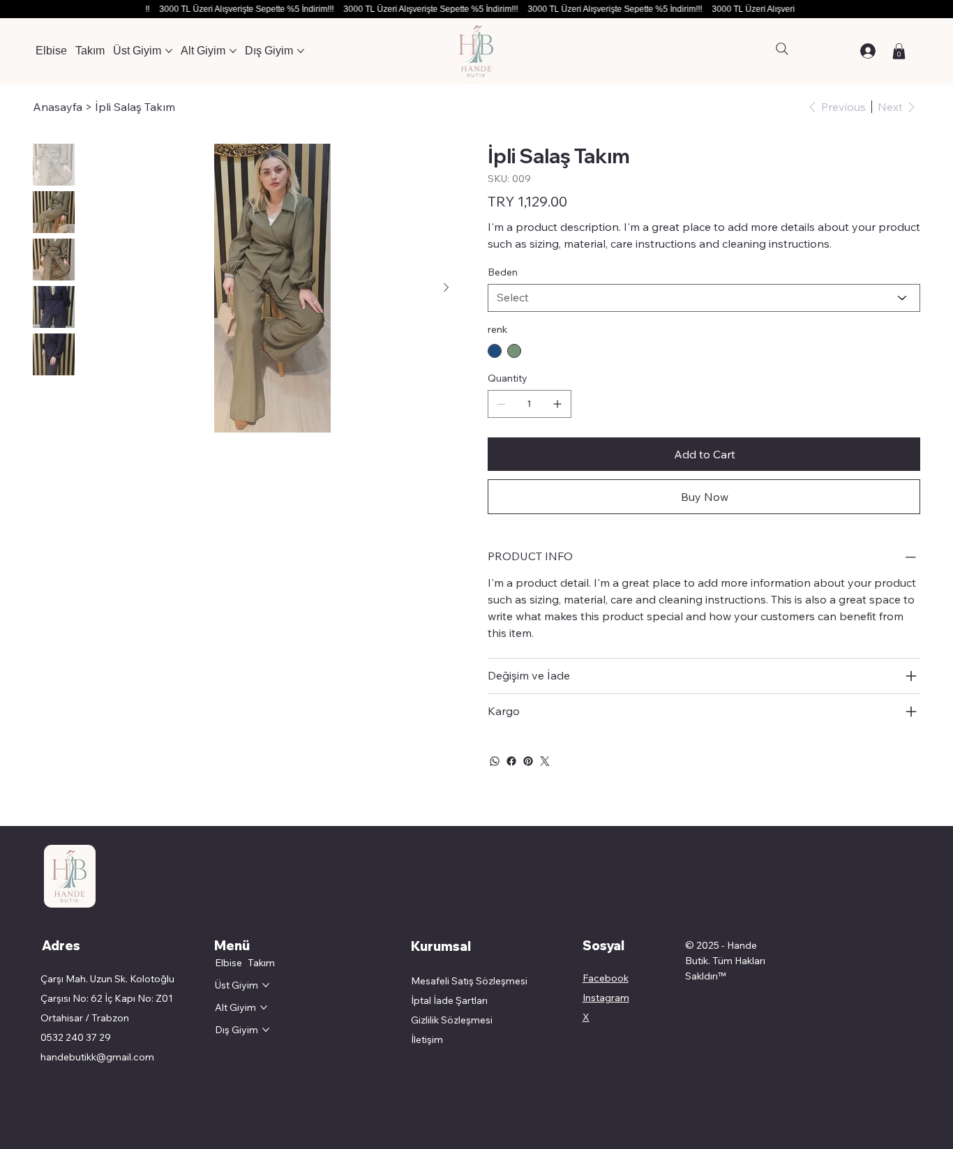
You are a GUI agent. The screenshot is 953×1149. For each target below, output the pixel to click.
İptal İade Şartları (449, 1000)
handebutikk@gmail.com (97, 1057)
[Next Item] (446, 288)
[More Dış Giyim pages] (300, 50)
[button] (899, 51)
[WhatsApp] (495, 761)
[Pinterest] (528, 761)
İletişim (427, 1039)
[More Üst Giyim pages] (168, 50)
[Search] (782, 48)
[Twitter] (545, 761)
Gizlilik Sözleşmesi (452, 1020)
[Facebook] (511, 761)
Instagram (606, 997)
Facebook (606, 978)
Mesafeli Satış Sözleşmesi (470, 981)
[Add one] (557, 404)
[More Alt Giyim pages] (233, 50)
